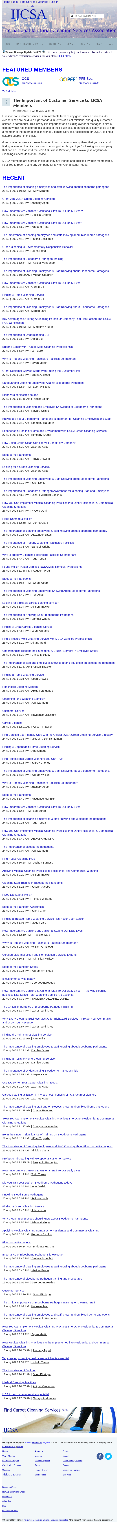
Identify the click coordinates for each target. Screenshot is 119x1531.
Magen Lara (38, 310)
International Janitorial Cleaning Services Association (46, 1520)
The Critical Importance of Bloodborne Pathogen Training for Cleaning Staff (48, 1302)
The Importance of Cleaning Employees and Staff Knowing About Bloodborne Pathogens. (57, 1146)
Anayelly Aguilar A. (42, 838)
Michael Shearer (21, 111)
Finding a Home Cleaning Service (23, 674)
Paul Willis (39, 1038)
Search (66, 1456)
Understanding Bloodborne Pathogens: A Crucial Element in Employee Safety (50, 650)
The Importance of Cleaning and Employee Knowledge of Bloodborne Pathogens (52, 406)
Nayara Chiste (40, 410)
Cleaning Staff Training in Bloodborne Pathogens (32, 882)
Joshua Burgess (43, 862)
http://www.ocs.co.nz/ (32, 83)
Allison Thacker (41, 606)
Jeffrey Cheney (40, 762)
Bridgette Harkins (43, 1246)
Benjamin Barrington (45, 1162)
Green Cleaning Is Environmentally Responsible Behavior (37, 246)
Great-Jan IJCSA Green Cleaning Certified (28, 198)
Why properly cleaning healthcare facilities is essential (35, 1358)
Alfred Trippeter (40, 1138)
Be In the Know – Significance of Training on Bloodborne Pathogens (44, 1134)
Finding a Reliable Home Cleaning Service (28, 1058)
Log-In (54, 1)
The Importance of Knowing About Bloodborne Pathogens (37, 614)
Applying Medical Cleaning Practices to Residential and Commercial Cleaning (50, 870)
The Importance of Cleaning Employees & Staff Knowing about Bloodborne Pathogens (55, 271)
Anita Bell (37, 338)
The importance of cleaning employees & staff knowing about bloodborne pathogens (54, 1266)
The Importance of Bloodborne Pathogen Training (32, 258)
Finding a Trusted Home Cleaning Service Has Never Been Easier (43, 918)
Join (15, 1)
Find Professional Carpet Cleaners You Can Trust (32, 758)
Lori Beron (37, 350)
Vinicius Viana (40, 1150)
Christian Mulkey (43, 958)
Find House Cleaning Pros (18, 858)
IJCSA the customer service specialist (25, 1394)
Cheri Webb (40, 582)
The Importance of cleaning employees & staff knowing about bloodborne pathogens (54, 818)
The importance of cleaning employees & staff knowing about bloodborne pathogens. (54, 530)
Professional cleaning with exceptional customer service (36, 1158)
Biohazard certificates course (20, 394)
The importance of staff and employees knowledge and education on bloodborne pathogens (58, 662)
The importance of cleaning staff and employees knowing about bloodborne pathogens (55, 1106)
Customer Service (13, 710)
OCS (25, 79)
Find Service (27, 1)
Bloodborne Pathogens (16, 454)
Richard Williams (41, 898)
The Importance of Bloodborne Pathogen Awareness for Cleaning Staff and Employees (55, 490)
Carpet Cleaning (12, 722)
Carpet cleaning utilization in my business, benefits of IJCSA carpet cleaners (49, 1094)
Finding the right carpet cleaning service (27, 1034)
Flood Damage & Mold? (17, 518)
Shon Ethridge (42, 1294)
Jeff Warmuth (39, 702)
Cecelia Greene (41, 214)
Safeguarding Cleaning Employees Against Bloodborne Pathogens (43, 382)
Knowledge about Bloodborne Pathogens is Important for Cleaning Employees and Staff (56, 418)
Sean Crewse (39, 678)
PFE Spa (86, 79)
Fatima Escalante (42, 238)
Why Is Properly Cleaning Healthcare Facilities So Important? (40, 782)
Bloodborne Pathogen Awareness (23, 906)
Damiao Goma (40, 1050)
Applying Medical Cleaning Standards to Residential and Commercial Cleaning (50, 1230)
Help (31, 5)
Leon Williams (41, 386)
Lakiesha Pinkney (42, 1010)
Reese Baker (41, 398)
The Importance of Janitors (18, 1370)
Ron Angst (37, 594)
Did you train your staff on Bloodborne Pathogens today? (37, 1182)
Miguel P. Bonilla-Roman (46, 738)
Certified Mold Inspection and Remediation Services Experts (39, 954)
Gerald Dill (37, 286)
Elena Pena (38, 250)
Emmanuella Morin (43, 422)
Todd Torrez (38, 558)
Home (6, 1)
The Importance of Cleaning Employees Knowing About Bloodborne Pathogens (51, 590)
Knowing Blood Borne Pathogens (22, 1194)
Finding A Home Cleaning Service (23, 294)
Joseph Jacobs (40, 886)
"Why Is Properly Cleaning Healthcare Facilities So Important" (40, 942)
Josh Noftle (38, 482)
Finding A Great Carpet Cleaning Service (27, 626)
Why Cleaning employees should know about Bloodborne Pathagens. (45, 1218)
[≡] (110, 44)
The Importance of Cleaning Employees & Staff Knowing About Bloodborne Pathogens (55, 307)
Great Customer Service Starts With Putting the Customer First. (41, 370)
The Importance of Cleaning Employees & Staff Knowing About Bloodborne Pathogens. (56, 770)
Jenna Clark (40, 522)
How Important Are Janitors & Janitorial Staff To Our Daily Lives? (42, 222)
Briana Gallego (40, 374)
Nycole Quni (39, 510)
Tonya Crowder (40, 458)
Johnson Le (38, 1210)
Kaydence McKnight (43, 714)
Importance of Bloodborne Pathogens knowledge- (33, 1254)
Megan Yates (39, 1074)
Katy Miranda (41, 190)
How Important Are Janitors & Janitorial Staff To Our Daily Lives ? (42, 211)
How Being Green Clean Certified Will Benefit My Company (38, 442)
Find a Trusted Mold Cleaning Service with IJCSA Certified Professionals (47, 638)
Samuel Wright (40, 546)
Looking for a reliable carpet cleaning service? (30, 602)
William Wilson (40, 774)
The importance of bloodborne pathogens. (28, 846)
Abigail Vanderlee (44, 262)
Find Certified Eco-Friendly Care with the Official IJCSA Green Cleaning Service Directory (57, 734)
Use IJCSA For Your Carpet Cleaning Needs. (30, 1082)
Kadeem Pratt (39, 226)
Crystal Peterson (43, 1110)
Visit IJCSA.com (12, 1474)
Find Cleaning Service (72, 1460)
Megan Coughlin (43, 274)
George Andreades (43, 982)
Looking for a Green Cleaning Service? (26, 466)
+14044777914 (8, 1446)
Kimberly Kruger (43, 326)
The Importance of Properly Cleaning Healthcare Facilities (38, 542)
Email (20, 1446)
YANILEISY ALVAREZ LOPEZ (50, 998)
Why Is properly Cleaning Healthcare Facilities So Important (39, 554)
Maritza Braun (40, 1270)
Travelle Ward (41, 934)
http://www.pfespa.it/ (89, 83)
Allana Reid (38, 642)
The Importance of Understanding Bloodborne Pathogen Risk (40, 1070)
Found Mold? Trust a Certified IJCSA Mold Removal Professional (42, 566)
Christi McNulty (40, 654)
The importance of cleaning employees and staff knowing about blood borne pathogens (56, 1314)
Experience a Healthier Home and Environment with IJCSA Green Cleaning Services (54, 430)
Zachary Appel (40, 202)
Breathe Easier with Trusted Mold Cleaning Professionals (37, 346)
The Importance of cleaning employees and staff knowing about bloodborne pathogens (55, 186)
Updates (6, 1470)
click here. (64, 55)
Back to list (11, 91)
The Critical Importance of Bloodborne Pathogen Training (37, 1006)
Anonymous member (45, 1126)
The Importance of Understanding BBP (26, 334)
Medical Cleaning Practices (19, 1382)
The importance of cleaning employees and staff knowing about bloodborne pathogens (55, 235)
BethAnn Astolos (41, 1234)
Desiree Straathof (42, 1258)
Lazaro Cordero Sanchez (46, 494)
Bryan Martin (39, 362)
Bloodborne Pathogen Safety (20, 966)
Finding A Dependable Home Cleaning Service (31, 746)
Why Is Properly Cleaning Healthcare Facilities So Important (39, 358)
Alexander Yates (41, 534)
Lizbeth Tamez (40, 1362)
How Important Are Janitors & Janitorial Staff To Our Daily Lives (41, 282)
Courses (43, 1)
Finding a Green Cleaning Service (23, 1206)
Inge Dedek (38, 1186)
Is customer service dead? (18, 978)
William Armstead (42, 946)
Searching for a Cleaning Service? (23, 698)
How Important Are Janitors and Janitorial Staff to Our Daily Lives (42, 930)
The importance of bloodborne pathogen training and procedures (42, 1278)
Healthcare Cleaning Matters (20, 686)
